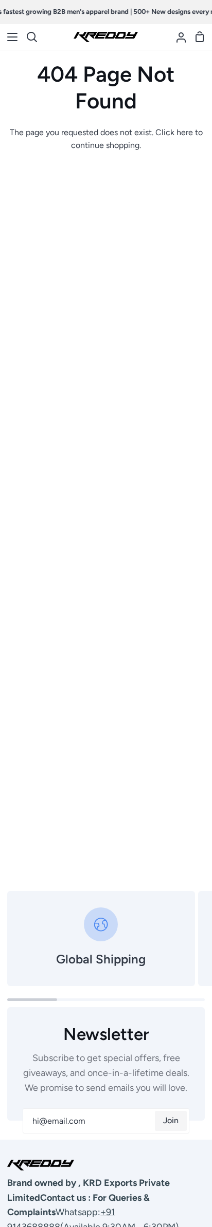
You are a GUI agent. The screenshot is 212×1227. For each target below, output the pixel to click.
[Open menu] (9, 37)
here (184, 132)
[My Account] (177, 37)
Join (171, 1120)
